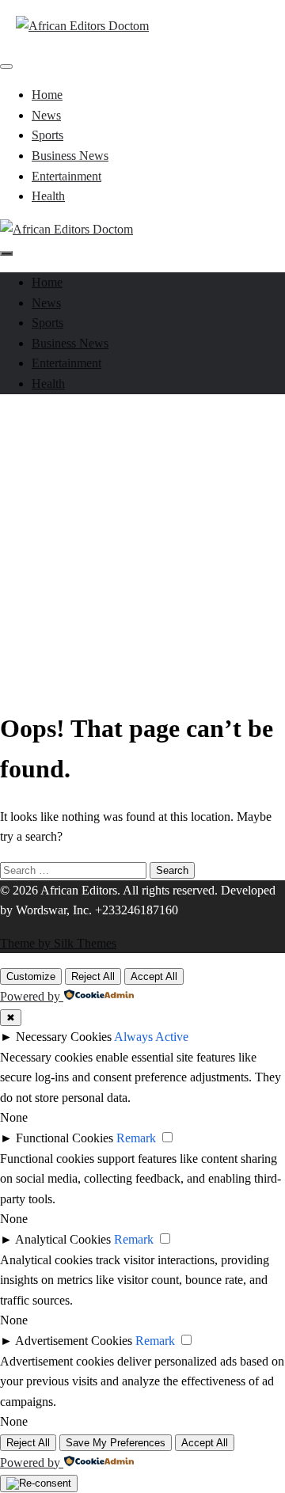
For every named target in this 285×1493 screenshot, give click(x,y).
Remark (136, 1138)
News (46, 115)
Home (47, 94)
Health (48, 196)
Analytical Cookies (63, 1239)
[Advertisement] (142, 549)
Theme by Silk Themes (58, 943)
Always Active (151, 1036)
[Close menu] (6, 66)
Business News (70, 155)
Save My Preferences (115, 1443)
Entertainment (66, 176)
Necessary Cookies (64, 1036)
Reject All (93, 976)
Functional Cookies (64, 1138)
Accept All (154, 976)
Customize (30, 976)
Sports (47, 135)
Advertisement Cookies (73, 1340)
